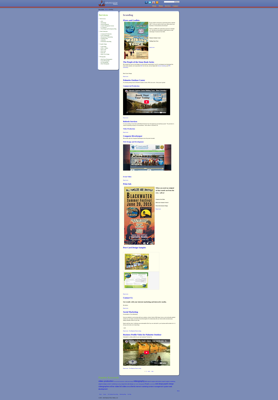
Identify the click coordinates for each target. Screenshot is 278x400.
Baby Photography (105, 63)
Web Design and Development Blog (108, 28)
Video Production (129, 129)
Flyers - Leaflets (104, 48)
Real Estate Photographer (106, 59)
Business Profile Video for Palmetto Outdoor (142, 335)
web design (159, 383)
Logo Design (103, 46)
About (161, 6)
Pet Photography (104, 62)
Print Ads (127, 184)
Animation (103, 40)
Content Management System (107, 25)
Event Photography (105, 60)
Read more (151, 47)
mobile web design (129, 381)
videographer (103, 386)
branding (119, 384)
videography (139, 381)
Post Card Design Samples (134, 247)
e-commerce (152, 384)
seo (146, 381)
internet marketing (162, 66)
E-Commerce (104, 27)
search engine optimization (154, 381)
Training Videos (104, 38)
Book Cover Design (105, 54)
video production (106, 381)
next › (149, 371)
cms (128, 386)
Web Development (105, 24)
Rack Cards (103, 49)
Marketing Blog (123, 394)
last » (153, 371)
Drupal (147, 384)
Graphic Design (103, 44)
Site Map (129, 394)
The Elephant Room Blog (113, 394)
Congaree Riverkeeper (132, 136)
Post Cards (103, 51)
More (178, 391)
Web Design (103, 22)
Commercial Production (131, 86)
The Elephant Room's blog (135, 331)
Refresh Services (130, 121)
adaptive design (102, 384)
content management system (158, 386)
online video (114, 386)
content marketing (112, 384)
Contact (175, 6)
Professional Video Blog (106, 41)
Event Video (127, 177)
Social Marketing (130, 312)
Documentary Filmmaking (107, 37)
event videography (140, 384)
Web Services (103, 18)
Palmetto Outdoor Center (134, 80)
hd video (123, 386)
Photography (103, 56)
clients (132, 386)
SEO (141, 66)
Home (154, 6)
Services (168, 6)
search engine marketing (168, 381)
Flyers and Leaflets (131, 20)
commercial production (119, 381)
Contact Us (128, 298)
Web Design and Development (133, 142)
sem (135, 384)
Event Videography (105, 35)
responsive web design (127, 384)
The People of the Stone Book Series (138, 62)
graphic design (168, 383)
